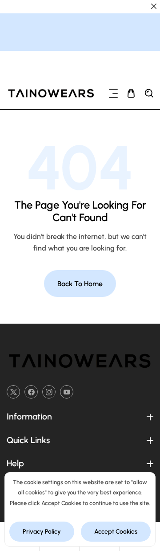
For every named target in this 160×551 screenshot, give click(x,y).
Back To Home (80, 284)
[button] (113, 93)
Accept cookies (115, 531)
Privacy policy (42, 531)
